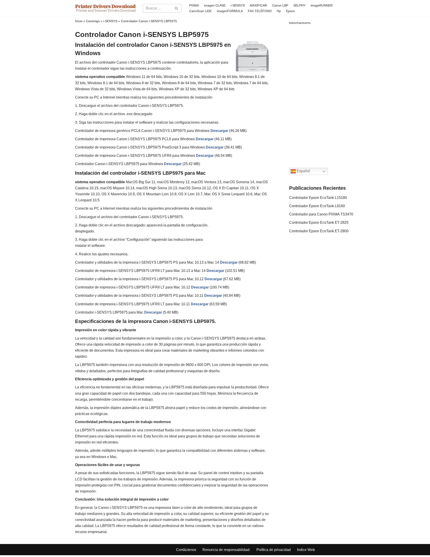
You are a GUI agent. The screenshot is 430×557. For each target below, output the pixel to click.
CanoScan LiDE (200, 11)
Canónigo (93, 21)
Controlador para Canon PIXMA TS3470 (321, 214)
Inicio (78, 21)
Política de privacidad (273, 550)
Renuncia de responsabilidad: (226, 550)
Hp (279, 11)
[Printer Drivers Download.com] (105, 8)
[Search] (177, 8)
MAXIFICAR (258, 5)
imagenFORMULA (230, 11)
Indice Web (306, 550)
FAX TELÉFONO (260, 11)
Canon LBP (280, 5)
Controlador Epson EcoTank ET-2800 (318, 231)
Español (303, 171)
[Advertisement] (322, 91)
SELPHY (299, 5)
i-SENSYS (238, 5)
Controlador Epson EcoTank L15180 (318, 198)
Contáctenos (186, 550)
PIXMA (194, 5)
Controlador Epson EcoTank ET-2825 (318, 222)
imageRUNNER (322, 5)
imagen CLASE (215, 5)
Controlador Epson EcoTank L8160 (317, 206)
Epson (290, 11)
